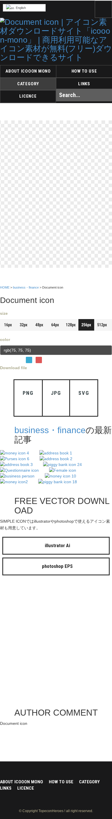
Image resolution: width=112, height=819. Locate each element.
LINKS (84, 83)
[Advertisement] (56, 643)
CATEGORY (28, 83)
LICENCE (27, 96)
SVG (83, 393)
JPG (56, 393)
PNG (28, 393)
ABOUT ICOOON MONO (28, 71)
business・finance (26, 287)
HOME (4, 287)
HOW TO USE (84, 71)
